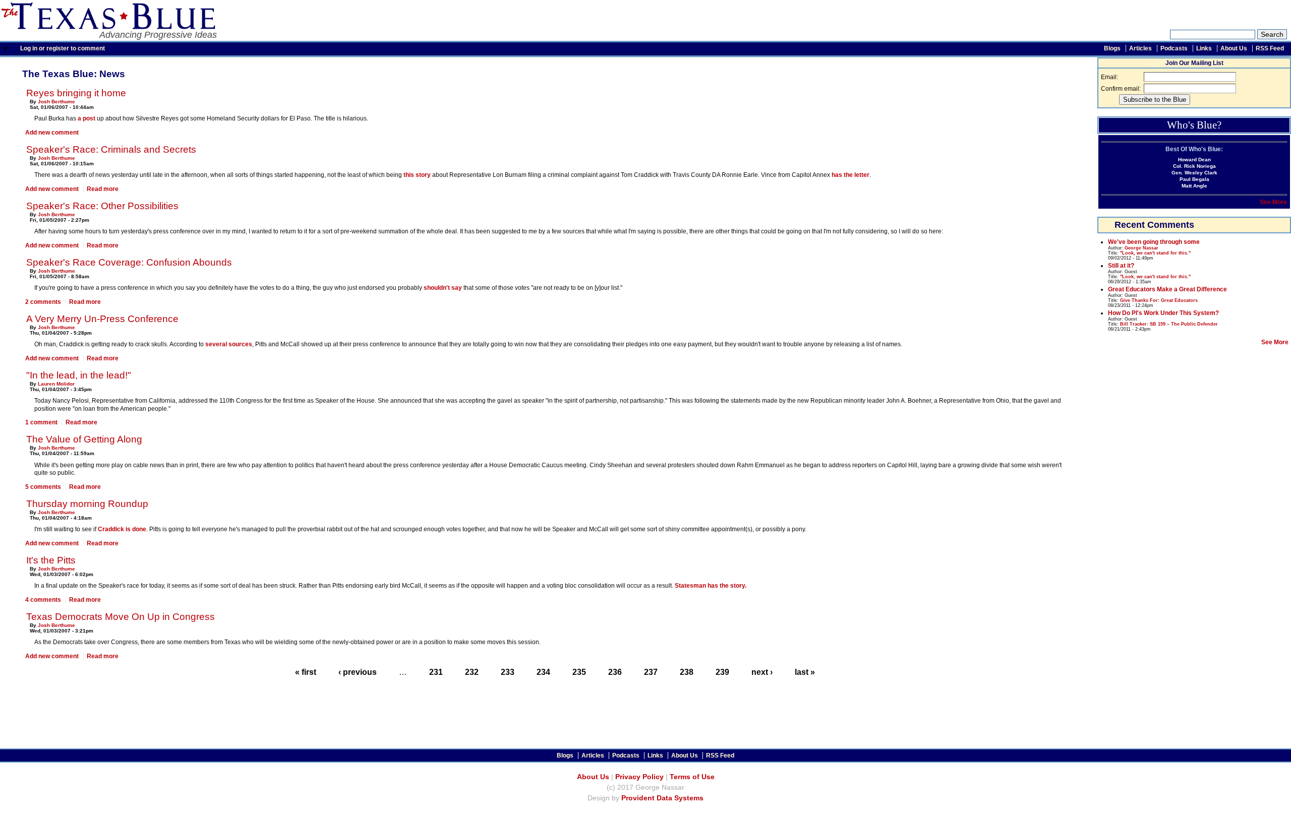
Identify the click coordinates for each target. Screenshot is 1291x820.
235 (579, 672)
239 (722, 672)
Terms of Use (692, 777)
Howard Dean (1194, 159)
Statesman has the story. (710, 585)
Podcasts (1174, 48)
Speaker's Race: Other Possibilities (102, 206)
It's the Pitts (51, 560)
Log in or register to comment (62, 48)
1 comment (41, 422)
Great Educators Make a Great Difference (1167, 289)
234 (543, 672)
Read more (103, 189)
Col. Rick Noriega (1194, 166)
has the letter (850, 174)
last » (805, 672)
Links (1204, 48)
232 (472, 672)
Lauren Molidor (56, 384)
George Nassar (1141, 247)
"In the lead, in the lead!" (78, 375)
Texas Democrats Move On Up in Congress (120, 616)
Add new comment (52, 132)
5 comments (43, 486)
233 (507, 672)
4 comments (43, 599)
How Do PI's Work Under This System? (1163, 313)
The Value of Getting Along (84, 439)
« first (305, 672)
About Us (1233, 48)
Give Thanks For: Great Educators (1159, 300)
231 (436, 672)
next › (762, 672)
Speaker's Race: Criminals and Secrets (111, 149)
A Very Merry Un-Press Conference (102, 318)
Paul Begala (1194, 179)
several (216, 344)
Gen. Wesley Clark (1194, 172)
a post (86, 118)
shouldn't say (443, 287)
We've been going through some (1154, 241)
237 (651, 672)
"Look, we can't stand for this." (1155, 253)
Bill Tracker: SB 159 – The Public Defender (1169, 324)
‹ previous (357, 672)
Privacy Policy (639, 777)
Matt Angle (1194, 185)
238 (686, 672)
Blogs (1112, 48)
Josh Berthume (56, 101)
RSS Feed (1270, 48)
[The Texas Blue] (107, 26)
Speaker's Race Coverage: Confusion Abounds (129, 262)
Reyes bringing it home (76, 93)
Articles (1140, 48)
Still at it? (1121, 265)
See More (1273, 202)
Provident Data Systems (662, 798)
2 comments (43, 301)
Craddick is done (122, 529)
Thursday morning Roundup (87, 503)
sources (240, 344)
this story (417, 174)
